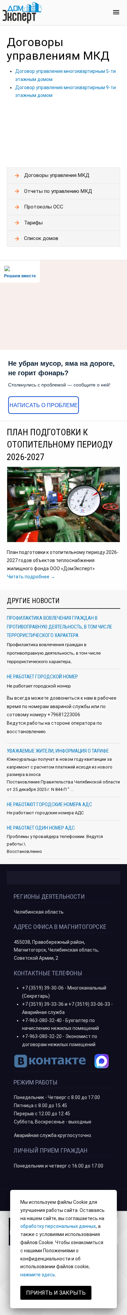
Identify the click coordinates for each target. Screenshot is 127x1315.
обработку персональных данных (58, 1226)
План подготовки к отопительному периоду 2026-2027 (60, 444)
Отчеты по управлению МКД (58, 191)
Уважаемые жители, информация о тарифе (58, 751)
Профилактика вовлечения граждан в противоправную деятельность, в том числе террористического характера (59, 626)
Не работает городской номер (42, 677)
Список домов (41, 238)
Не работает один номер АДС (41, 828)
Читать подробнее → (31, 576)
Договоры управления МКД (56, 175)
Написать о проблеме (43, 405)
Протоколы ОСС (43, 207)
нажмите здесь (37, 1274)
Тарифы (33, 223)
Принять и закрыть (56, 1293)
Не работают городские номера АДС (49, 804)
